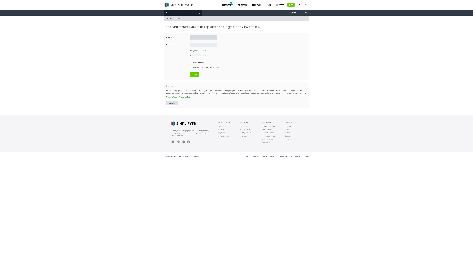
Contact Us (288, 139)
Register (172, 103)
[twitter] (188, 143)
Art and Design (245, 129)
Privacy (256, 156)
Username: (170, 37)
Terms (248, 156)
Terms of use (171, 97)
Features (221, 129)
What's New (222, 126)
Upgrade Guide (223, 136)
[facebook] (172, 143)
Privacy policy (184, 97)
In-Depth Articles (268, 133)
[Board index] (178, 4)
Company (280, 5)
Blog (269, 5)
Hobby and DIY (245, 133)
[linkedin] (178, 143)
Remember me (198, 63)
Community (266, 143)
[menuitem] (303, 13)
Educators (287, 136)
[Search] (199, 13)
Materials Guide (267, 139)
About (265, 156)
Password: (170, 45)
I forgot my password (198, 51)
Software (227, 4)
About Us (287, 126)
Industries (242, 5)
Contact (273, 156)
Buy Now (221, 133)
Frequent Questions (269, 126)
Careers (287, 129)
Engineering (244, 126)
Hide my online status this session (206, 68)
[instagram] (183, 143)
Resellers (287, 133)
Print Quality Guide (268, 136)
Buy (291, 5)
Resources (257, 5)
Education (243, 136)
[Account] (306, 5)
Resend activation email (199, 56)
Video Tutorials (267, 129)
